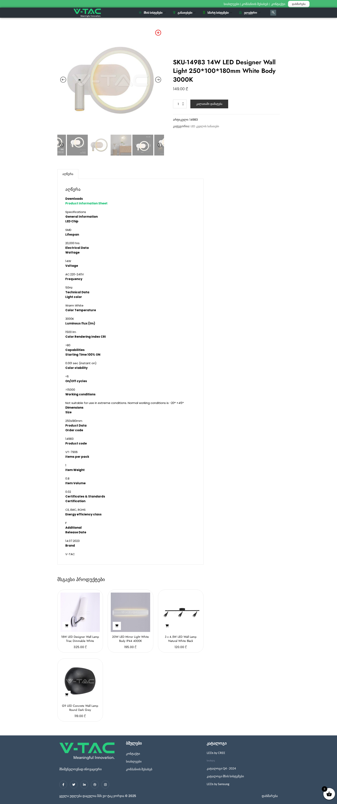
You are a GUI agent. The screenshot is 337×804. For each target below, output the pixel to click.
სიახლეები (231, 4)
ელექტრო (250, 12)
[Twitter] (74, 784)
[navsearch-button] (273, 13)
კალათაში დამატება (209, 104)
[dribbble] (95, 784)
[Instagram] (105, 784)
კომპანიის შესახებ (255, 4)
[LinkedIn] (84, 784)
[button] (66, 626)
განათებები (185, 12)
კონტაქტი (278, 4)
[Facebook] (63, 784)
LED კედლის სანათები (205, 126)
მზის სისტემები (153, 12)
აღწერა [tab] (67, 174)
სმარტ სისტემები (218, 12)
